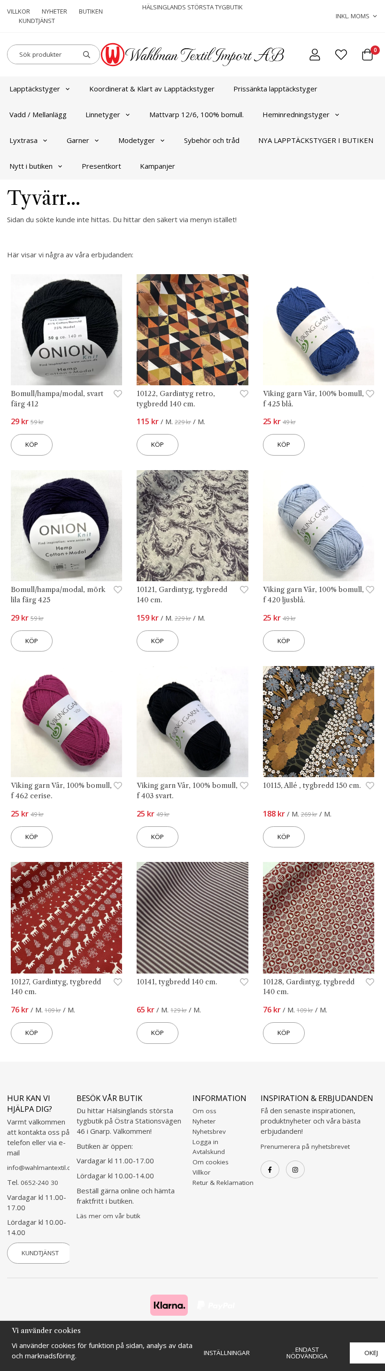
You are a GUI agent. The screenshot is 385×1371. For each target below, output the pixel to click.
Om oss (204, 1111)
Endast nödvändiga (307, 1352)
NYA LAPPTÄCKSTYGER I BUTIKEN (315, 140)
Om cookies (210, 1162)
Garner (78, 140)
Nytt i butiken (31, 166)
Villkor (18, 11)
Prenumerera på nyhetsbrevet (305, 1146)
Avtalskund (208, 1151)
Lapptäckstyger (34, 88)
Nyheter (54, 11)
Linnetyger (102, 114)
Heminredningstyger (296, 114)
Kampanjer (157, 166)
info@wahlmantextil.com (43, 1167)
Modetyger (136, 140)
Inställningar (227, 1353)
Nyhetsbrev (209, 1131)
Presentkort (101, 166)
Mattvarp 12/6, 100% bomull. (196, 114)
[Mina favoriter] (341, 54)
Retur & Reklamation (223, 1182)
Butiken (91, 11)
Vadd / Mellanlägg (38, 114)
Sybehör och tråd (211, 140)
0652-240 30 (39, 1182)
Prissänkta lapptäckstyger (275, 88)
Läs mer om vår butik (108, 1216)
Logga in (205, 1142)
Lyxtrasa (23, 140)
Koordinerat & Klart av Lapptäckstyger (152, 88)
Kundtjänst (37, 20)
